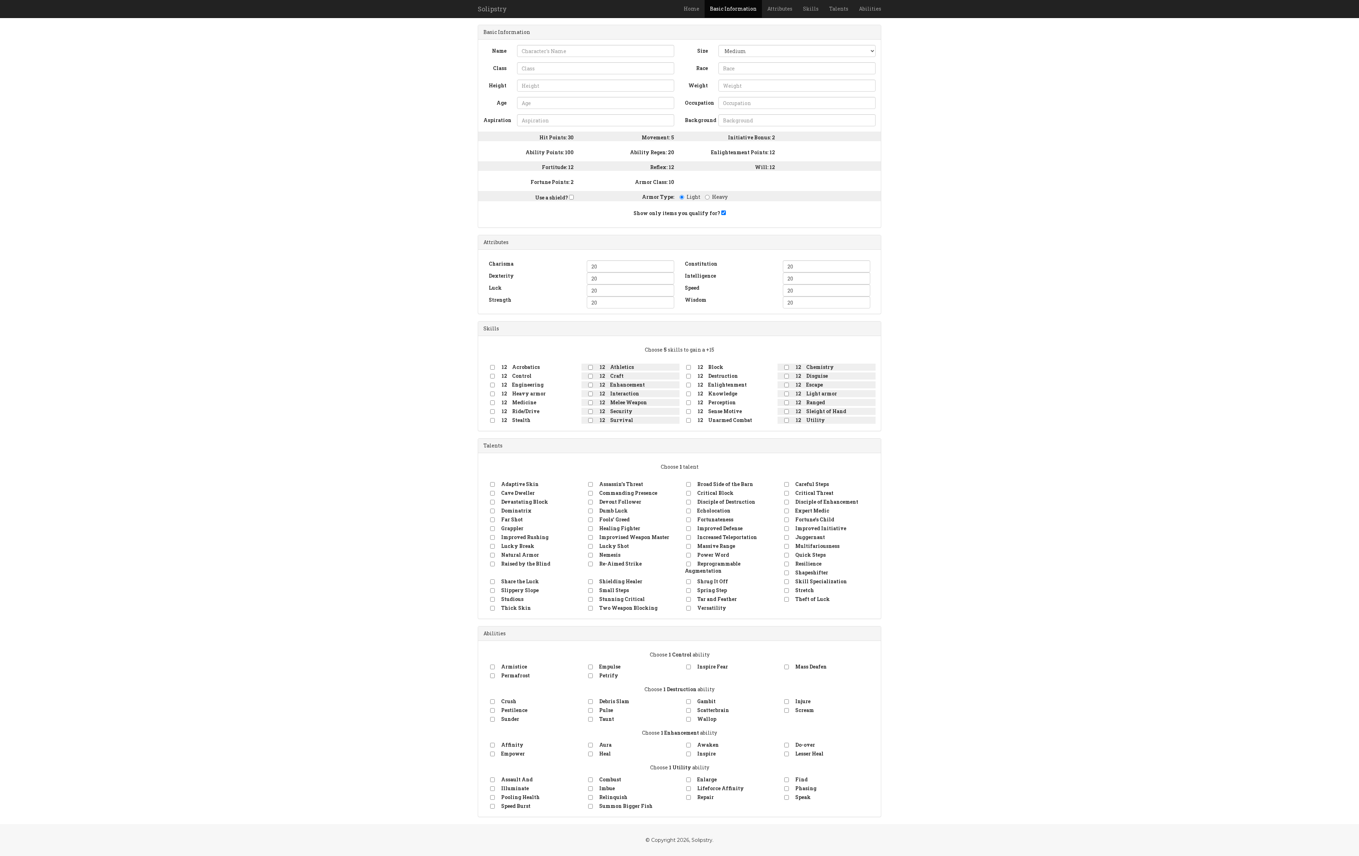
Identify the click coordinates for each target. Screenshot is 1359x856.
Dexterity (501, 275)
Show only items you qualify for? (677, 213)
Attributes (779, 8)
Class (499, 68)
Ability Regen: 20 (652, 152)
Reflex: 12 (662, 167)
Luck (495, 287)
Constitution (701, 263)
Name (499, 50)
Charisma (501, 263)
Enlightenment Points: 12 (743, 152)
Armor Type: (658, 196)
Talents (838, 8)
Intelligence (700, 275)
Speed (692, 287)
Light (693, 196)
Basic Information (733, 8)
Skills (811, 8)
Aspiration (497, 120)
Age (501, 102)
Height (497, 85)
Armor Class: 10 (654, 182)
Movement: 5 (658, 137)
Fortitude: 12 (558, 167)
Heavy (720, 196)
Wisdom (695, 299)
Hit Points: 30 (556, 137)
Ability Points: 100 (550, 152)
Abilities (870, 8)
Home (691, 8)
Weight (698, 85)
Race (702, 68)
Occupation (699, 102)
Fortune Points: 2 (552, 182)
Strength (500, 299)
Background (699, 120)
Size (702, 50)
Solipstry (492, 9)
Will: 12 (765, 167)
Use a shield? (552, 197)
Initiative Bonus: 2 (751, 137)
